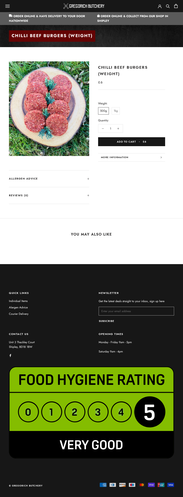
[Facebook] (10, 355)
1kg (116, 111)
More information (114, 157)
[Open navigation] (7, 6)
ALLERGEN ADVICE (23, 179)
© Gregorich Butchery (26, 485)
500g (103, 111)
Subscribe (106, 321)
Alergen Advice (18, 307)
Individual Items (18, 301)
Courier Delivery (18, 314)
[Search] (168, 6)
